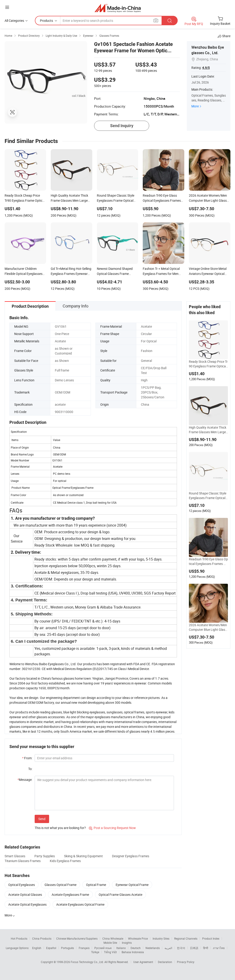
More (195, 106)
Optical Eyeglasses (21, 884)
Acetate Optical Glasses (25, 894)
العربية (168, 948)
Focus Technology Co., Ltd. (87, 962)
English (36, 948)
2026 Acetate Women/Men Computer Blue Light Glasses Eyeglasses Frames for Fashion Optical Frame (208, 627)
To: (30, 769)
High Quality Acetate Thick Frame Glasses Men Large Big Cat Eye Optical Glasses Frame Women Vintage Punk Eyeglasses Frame (208, 429)
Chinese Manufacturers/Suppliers (77, 938)
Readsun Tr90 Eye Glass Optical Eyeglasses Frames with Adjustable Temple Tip (208, 561)
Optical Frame (96, 884)
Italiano (121, 948)
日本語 (194, 948)
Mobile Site (110, 942)
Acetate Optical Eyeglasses (27, 904)
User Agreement (143, 962)
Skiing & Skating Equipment (83, 856)
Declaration (165, 962)
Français (84, 948)
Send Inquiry (121, 125)
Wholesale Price (138, 938)
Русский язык (103, 948)
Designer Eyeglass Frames (130, 856)
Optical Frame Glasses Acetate (120, 894)
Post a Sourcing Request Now (112, 828)
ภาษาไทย (219, 948)
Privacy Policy (185, 962)
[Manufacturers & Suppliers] (118, 7)
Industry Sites (161, 938)
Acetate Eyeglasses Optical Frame (80, 904)
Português (67, 948)
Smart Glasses (15, 856)
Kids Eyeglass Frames (65, 861)
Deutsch (136, 948)
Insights (127, 942)
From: (27, 758)
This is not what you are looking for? (60, 828)
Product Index (210, 938)
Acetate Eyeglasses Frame (70, 894)
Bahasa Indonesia (133, 952)
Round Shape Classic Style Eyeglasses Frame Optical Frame (208, 495)
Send (41, 819)
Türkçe (95, 952)
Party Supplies (44, 856)
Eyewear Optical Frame (132, 884)
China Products (41, 938)
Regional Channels (185, 938)
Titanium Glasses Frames (23, 861)
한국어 (181, 948)
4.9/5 (206, 68)
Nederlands (152, 948)
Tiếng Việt (110, 952)
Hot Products (19, 938)
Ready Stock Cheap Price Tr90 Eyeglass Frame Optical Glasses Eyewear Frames (208, 364)
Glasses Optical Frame (60, 884)
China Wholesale (112, 938)
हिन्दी (205, 948)
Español (51, 948)
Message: (24, 779)
